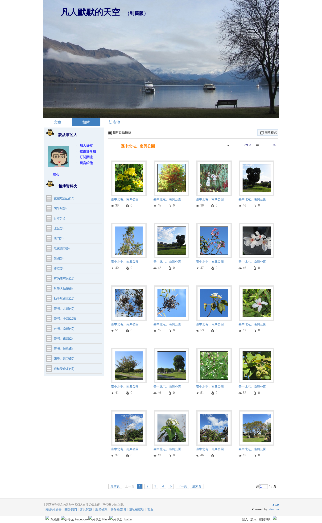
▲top (275, 504)
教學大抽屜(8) (63, 288)
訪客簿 (114, 122)
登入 (245, 519)
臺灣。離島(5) (63, 348)
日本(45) (59, 218)
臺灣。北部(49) (64, 308)
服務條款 (101, 509)
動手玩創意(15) (64, 298)
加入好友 (86, 145)
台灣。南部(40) (64, 328)
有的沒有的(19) (64, 278)
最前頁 (115, 486)
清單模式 (271, 132)
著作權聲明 (118, 509)
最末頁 (196, 486)
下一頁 (182, 486)
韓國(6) (58, 258)
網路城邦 (265, 519)
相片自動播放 (122, 132)
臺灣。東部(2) (63, 338)
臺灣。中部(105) (65, 318)
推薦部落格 (88, 151)
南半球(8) (60, 208)
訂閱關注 (86, 157)
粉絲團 (55, 519)
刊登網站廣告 (52, 509)
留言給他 (86, 163)
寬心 (56, 174)
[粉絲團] (47, 518)
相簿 (86, 122)
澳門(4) (58, 238)
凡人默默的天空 (90, 12)
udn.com (273, 509)
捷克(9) (58, 268)
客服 (150, 509)
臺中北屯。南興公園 (138, 146)
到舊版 (137, 13)
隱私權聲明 (136, 509)
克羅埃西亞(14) (64, 198)
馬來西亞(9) (62, 248)
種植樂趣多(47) (64, 369)
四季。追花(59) (64, 358)
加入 (253, 519)
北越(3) (58, 228)
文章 (57, 122)
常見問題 (86, 509)
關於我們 (71, 509)
